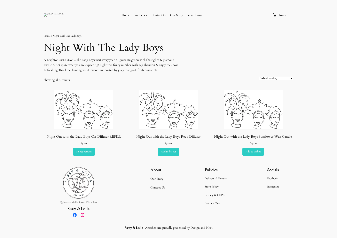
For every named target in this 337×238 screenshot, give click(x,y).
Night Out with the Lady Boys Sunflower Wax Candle (253, 137)
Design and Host (202, 228)
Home (126, 15)
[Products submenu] (147, 15)
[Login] (265, 15)
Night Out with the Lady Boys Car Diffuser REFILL (84, 137)
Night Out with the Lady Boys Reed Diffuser (168, 137)
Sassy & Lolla (78, 208)
